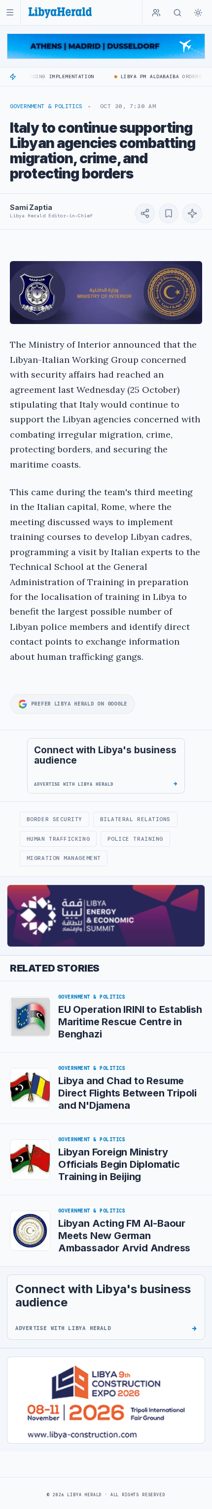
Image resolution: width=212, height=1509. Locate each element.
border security (54, 819)
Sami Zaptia (31, 207)
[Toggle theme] (198, 13)
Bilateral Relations (135, 819)
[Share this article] (145, 213)
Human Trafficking (58, 838)
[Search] (177, 13)
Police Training (135, 838)
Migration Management (64, 858)
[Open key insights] (192, 213)
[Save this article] (168, 213)
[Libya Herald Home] (60, 12)
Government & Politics (46, 106)
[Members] (156, 13)
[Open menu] (10, 12)
